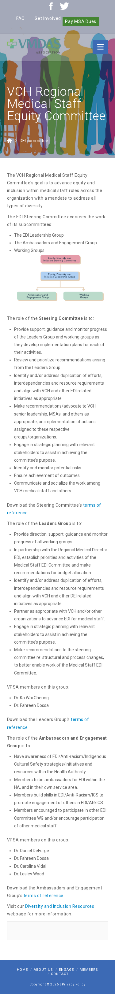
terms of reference (43, 895)
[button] (100, 47)
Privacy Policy (74, 984)
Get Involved (48, 18)
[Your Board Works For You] (34, 46)
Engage (66, 970)
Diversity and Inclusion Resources (59, 906)
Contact (60, 974)
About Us (43, 970)
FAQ (20, 18)
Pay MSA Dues (80, 21)
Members (89, 970)
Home (22, 970)
